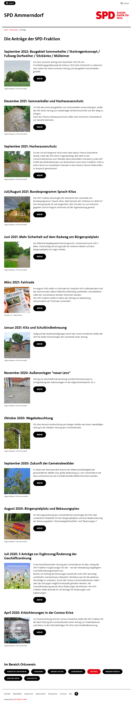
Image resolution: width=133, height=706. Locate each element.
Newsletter (17, 694)
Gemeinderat (76, 671)
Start (6, 30)
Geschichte (32, 678)
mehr (40, 78)
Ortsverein (14, 30)
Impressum (28, 694)
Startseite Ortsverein (16, 671)
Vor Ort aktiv (13, 678)
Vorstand (38, 671)
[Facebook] (76, 694)
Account (63, 694)
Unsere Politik (57, 671)
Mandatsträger (112, 671)
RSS (70, 694)
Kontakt (7, 694)
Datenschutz (40, 694)
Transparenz (52, 694)
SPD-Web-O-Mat (20, 699)
